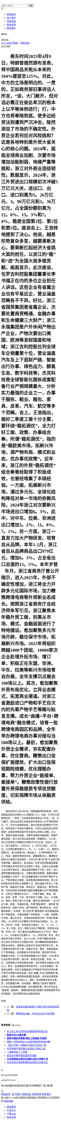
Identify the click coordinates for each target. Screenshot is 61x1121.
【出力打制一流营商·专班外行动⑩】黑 (26, 1045)
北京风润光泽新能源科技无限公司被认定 (27, 1062)
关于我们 (11, 18)
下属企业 (11, 1114)
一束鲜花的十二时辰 (17, 1052)
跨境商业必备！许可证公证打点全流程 (35, 1013)
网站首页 (11, 14)
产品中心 (11, 1110)
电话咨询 (11, 1117)
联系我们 (11, 28)
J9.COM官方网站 (9, 43)
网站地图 (8, 1101)
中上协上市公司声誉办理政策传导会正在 (27, 1031)
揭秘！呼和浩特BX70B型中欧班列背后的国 (28, 1042)
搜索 (31, 6)
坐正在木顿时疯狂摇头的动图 (21, 1055)
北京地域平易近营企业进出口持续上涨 (26, 1048)
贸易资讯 (11, 25)
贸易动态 (11, 21)
